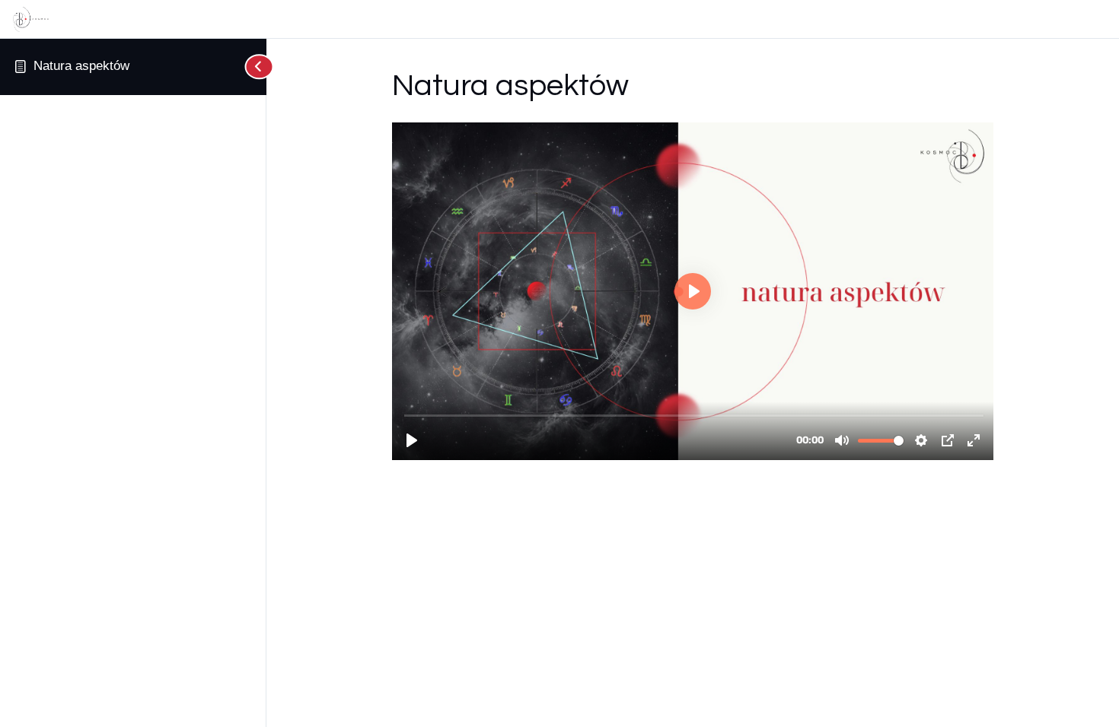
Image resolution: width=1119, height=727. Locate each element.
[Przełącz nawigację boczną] (251, 66)
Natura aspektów (81, 66)
